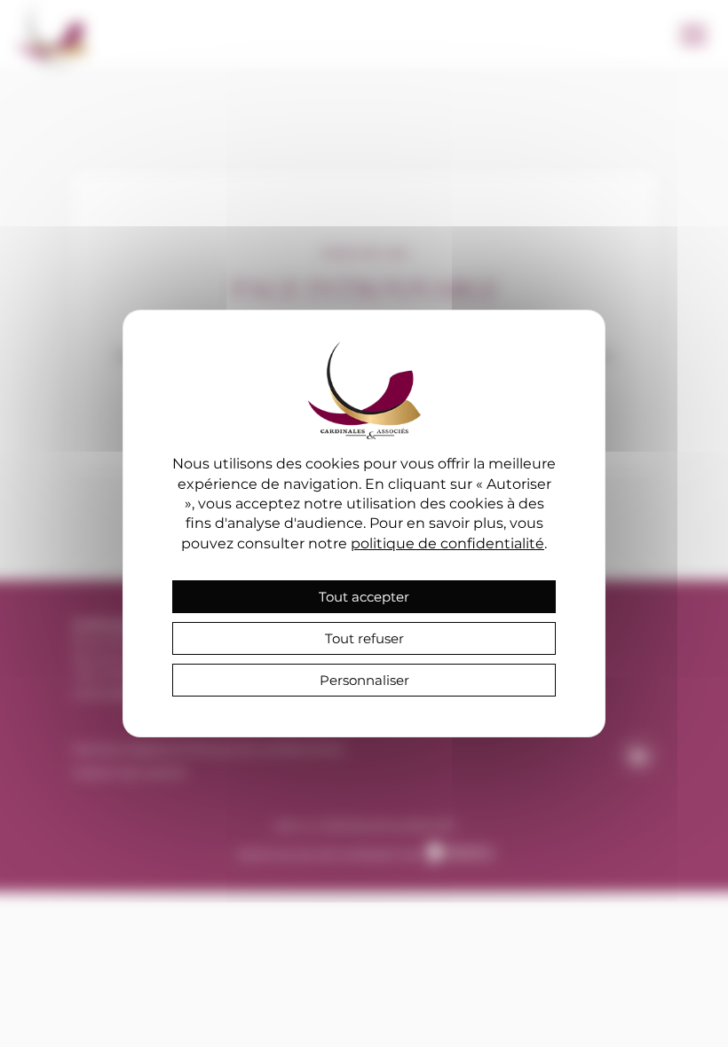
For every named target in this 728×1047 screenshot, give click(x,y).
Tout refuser (364, 638)
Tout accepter (364, 596)
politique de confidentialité (447, 543)
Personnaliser (364, 680)
